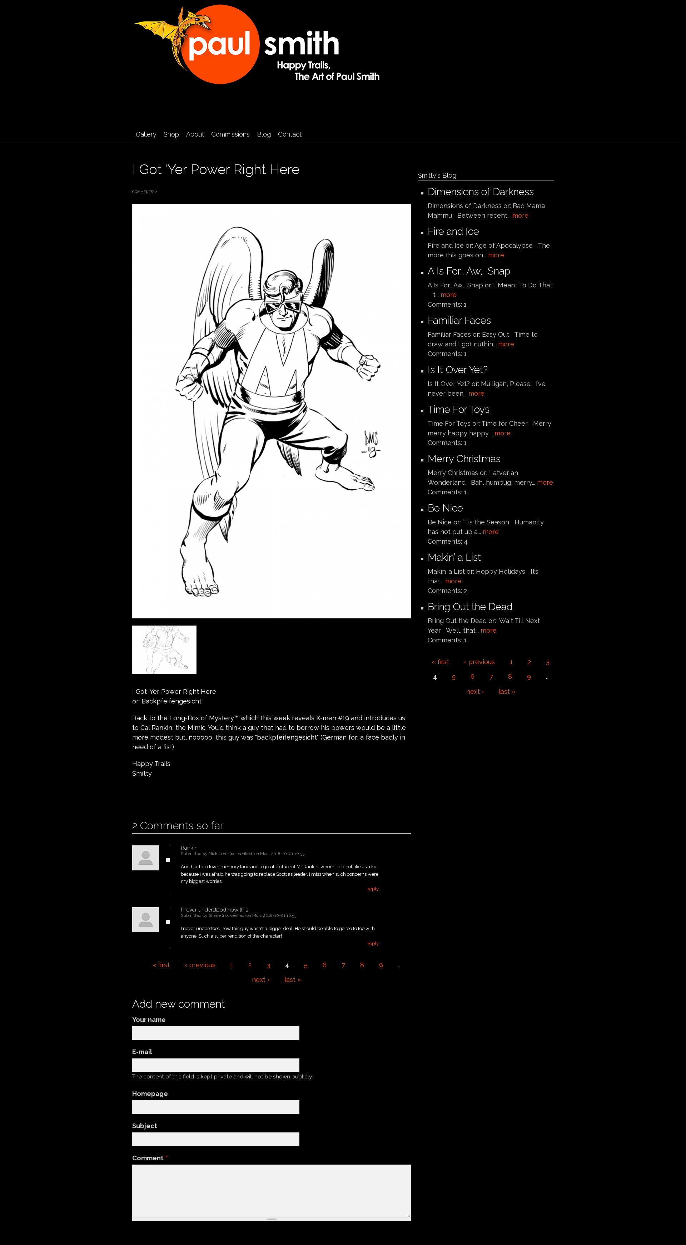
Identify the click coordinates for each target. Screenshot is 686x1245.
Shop (171, 134)
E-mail (142, 1052)
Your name (149, 1019)
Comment (150, 1158)
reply (373, 888)
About (195, 134)
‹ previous (200, 965)
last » (292, 979)
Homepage (150, 1093)
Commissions (230, 134)
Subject (144, 1126)
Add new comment (153, 796)
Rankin (189, 848)
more (520, 215)
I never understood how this (214, 909)
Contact (290, 134)
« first (161, 965)
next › (260, 979)
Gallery (146, 134)
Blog (264, 134)
